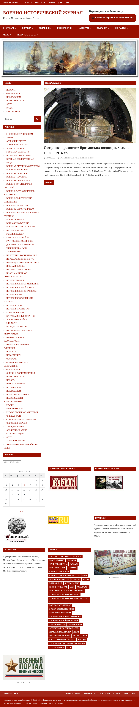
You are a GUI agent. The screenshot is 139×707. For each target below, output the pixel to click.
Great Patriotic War (59, 572)
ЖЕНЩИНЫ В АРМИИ (16, 248)
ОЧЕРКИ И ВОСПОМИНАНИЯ (20, 373)
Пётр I (76, 632)
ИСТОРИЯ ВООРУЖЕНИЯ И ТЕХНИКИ (77, 158)
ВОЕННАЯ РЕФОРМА (16, 177)
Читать (48, 183)
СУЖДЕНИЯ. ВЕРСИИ (16, 423)
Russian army (55, 583)
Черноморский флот (65, 640)
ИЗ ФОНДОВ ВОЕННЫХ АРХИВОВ (22, 262)
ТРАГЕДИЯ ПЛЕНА (15, 426)
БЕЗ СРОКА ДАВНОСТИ (17, 152)
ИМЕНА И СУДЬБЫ (15, 266)
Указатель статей (26, 35)
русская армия (56, 647)
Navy (84, 576)
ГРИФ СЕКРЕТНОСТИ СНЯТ (19, 241)
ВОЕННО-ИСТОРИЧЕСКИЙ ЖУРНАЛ (43, 12)
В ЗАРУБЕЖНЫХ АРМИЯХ (19, 155)
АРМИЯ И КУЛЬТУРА (16, 141)
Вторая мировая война (60, 613)
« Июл (23, 511)
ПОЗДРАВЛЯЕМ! (14, 391)
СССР (84, 636)
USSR (72, 587)
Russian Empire (72, 583)
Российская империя (59, 636)
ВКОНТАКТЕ (26, 3)
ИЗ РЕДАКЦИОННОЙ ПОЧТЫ (20, 259)
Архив (6, 35)
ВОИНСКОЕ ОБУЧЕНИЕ (17, 223)
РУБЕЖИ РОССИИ (14, 409)
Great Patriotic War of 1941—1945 (64, 576)
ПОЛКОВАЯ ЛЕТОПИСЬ (17, 394)
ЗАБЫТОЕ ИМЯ (13, 252)
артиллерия (55, 643)
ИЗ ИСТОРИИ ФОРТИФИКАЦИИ (21, 255)
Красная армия (74, 624)
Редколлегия (64, 28)
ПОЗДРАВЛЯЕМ (13, 97)
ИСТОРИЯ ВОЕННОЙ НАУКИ (20, 287)
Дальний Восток (57, 624)
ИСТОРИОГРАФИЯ (15, 280)
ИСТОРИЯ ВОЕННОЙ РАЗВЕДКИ (21, 291)
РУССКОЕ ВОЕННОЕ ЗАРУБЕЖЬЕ (22, 412)
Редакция (44, 28)
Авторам (84, 28)
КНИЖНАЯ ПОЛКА (15, 312)
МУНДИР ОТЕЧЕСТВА (16, 327)
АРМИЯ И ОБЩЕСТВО (17, 145)
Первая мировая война (60, 632)
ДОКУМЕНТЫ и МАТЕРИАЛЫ (20, 245)
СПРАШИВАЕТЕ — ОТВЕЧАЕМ (21, 419)
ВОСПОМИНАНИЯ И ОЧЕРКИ (20, 227)
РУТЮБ (52, 3)
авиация (82, 640)
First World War (57, 568)
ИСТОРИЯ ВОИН (14, 294)
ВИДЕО (9, 108)
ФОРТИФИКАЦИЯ (15, 434)
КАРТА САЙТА (13, 111)
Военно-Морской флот (60, 605)
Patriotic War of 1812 (59, 579)
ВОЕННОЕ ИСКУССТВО (17, 205)
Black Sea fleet (56, 560)
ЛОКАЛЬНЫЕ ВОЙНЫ (16, 319)
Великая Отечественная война (64, 595)
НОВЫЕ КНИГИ (13, 355)
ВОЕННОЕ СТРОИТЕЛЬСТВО (20, 209)
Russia (86, 579)
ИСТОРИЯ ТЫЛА (14, 305)
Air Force (54, 556)
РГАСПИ (10, 405)
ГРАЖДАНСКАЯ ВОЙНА (17, 237)
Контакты (120, 28)
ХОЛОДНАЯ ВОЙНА (15, 441)
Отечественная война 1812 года (64, 628)
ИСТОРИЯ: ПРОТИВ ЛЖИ (18, 309)
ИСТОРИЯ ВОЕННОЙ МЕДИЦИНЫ (22, 284)
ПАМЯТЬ (10, 380)
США (51, 640)
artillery (66, 556)
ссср (69, 647)
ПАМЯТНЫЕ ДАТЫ (15, 100)
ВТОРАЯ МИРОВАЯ (15, 230)
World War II (55, 591)
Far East (74, 564)
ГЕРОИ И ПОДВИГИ (15, 234)
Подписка (102, 28)
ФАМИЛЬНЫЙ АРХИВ (16, 430)
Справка (26, 28)
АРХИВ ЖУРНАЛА (15, 148)
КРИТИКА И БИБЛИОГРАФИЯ (20, 316)
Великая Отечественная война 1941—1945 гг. (68, 600)
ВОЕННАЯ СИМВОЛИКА (18, 180)
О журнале (8, 28)
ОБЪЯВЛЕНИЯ (13, 93)
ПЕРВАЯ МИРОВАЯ (15, 384)
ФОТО (9, 104)
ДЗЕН (60, 3)
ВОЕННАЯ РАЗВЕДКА (16, 173)
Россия (76, 636)
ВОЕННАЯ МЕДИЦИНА (17, 170)
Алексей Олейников (73, 591)
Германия (76, 617)
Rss (67, 3)
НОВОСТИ (11, 90)
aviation (77, 556)
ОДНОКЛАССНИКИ (10, 3)
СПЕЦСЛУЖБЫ (13, 416)
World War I (82, 587)
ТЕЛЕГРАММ (40, 3)
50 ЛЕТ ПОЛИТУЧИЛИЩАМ (19, 134)
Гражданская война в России (63, 621)
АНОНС (10, 137)
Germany (72, 568)
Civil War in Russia (58, 564)
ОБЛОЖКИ (11, 359)
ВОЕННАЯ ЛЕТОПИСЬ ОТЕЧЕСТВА (23, 166)
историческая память (74, 643)
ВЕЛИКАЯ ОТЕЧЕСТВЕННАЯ (20, 159)
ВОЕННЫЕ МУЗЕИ (15, 220)
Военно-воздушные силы (61, 609)
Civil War (71, 560)
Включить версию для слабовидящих (114, 17)
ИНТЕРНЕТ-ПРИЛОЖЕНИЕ (19, 269)
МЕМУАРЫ (11, 323)
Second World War (58, 587)
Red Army (75, 579)
